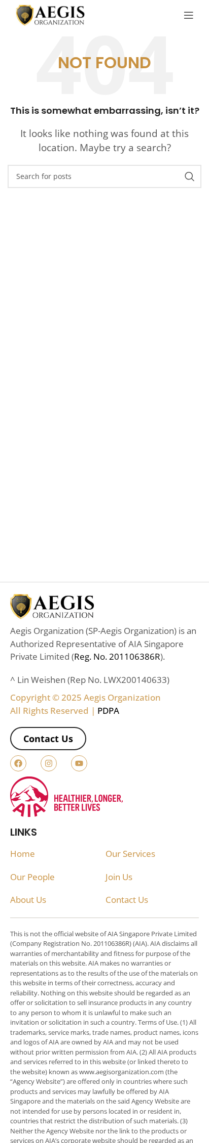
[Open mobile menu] (189, 15)
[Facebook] (18, 763)
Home (22, 853)
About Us (28, 899)
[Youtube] (79, 763)
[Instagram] (49, 763)
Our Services (130, 853)
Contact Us (127, 899)
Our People (32, 877)
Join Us (119, 877)
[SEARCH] (189, 176)
